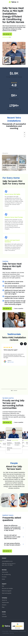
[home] (12, 2)
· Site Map (11, 633)
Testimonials (5, 602)
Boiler (3, 579)
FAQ (3, 586)
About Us (4, 600)
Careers (4, 604)
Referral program (6, 590)
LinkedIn (4, 616)
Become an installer (7, 588)
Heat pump (5, 572)
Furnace (4, 576)
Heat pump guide (6, 593)
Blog (3, 607)
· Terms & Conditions (13, 631)
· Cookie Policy (5, 633)
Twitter (4, 614)
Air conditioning (6, 574)
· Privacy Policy (22, 631)
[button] (21, 343)
